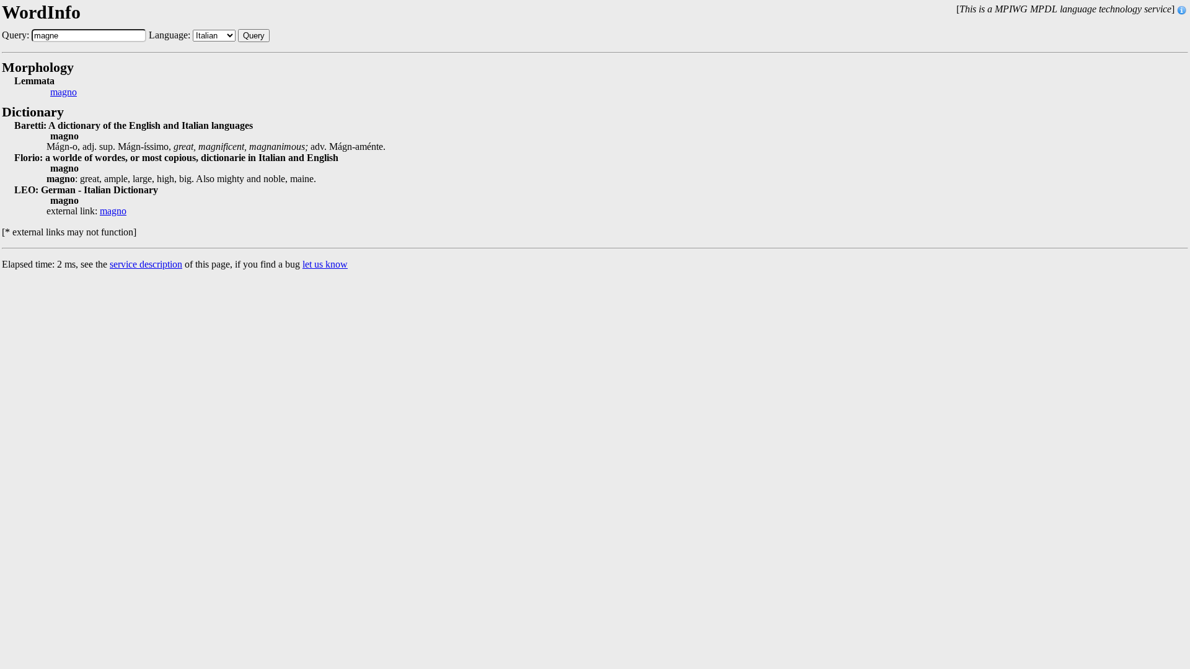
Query (254, 35)
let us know (325, 264)
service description (146, 264)
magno (63, 92)
